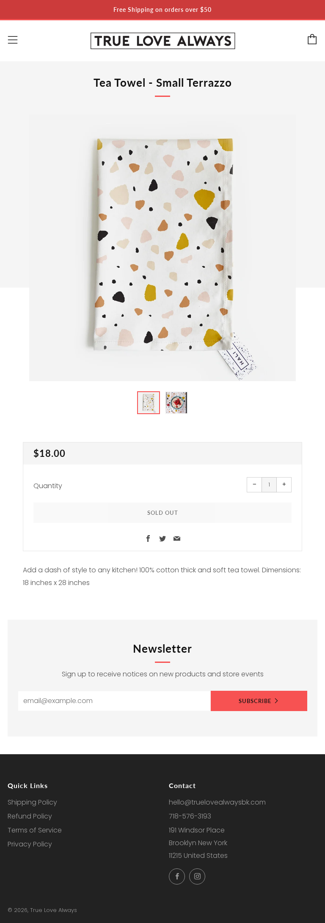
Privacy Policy (30, 844)
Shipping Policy (32, 802)
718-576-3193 (190, 816)
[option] (162, 248)
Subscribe (255, 701)
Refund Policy (30, 816)
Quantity (47, 486)
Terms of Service (35, 830)
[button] (148, 402)
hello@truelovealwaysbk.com (217, 802)
